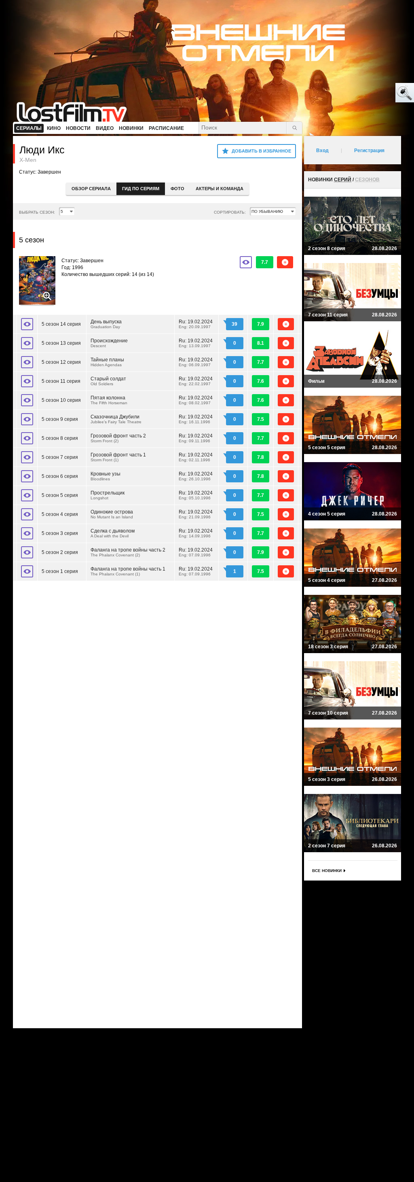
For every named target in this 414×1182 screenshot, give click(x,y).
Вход (322, 150)
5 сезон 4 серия (60, 514)
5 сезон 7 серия (60, 457)
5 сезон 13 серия (61, 343)
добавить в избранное (261, 151)
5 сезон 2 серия (60, 552)
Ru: (196, 324)
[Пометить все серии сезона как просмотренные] (246, 262)
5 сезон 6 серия (60, 476)
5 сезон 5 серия (60, 495)
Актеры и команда (219, 188)
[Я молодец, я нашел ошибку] (373, 93)
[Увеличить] (37, 281)
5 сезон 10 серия (61, 400)
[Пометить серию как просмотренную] (27, 324)
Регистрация (369, 150)
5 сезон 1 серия (60, 571)
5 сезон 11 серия (61, 381)
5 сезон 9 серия (60, 419)
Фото (177, 188)
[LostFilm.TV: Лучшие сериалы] (75, 111)
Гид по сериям (140, 188)
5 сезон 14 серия (61, 324)
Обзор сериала (91, 188)
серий (342, 179)
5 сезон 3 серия (60, 533)
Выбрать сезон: (37, 212)
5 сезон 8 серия (60, 438)
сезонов (367, 179)
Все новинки (327, 870)
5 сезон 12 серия (61, 362)
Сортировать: (230, 212)
